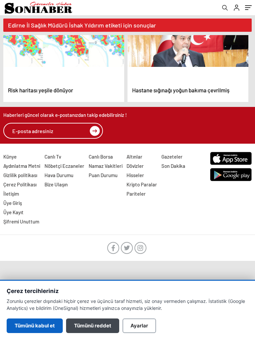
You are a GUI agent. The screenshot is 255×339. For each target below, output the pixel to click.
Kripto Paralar (142, 184)
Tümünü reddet (92, 325)
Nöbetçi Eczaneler (64, 166)
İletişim (11, 194)
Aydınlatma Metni (21, 166)
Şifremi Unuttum (21, 221)
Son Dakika (173, 166)
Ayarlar (139, 325)
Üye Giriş (12, 203)
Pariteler (136, 194)
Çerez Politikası (20, 184)
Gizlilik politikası (20, 175)
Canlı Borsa (101, 157)
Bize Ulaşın (56, 184)
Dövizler (135, 166)
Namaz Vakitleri (106, 166)
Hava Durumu (58, 175)
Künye (10, 157)
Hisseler (135, 175)
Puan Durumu (103, 175)
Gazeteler (172, 157)
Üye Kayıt (13, 212)
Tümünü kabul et (35, 325)
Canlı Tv (52, 157)
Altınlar (134, 157)
